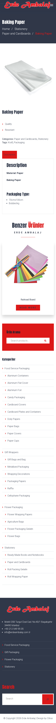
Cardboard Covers (16, 404)
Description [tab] (9, 154)
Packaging (19, 142)
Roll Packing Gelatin (17, 569)
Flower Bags (13, 536)
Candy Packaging (16, 397)
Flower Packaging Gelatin (20, 529)
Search (45, 341)
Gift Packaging (12, 652)
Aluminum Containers (18, 375)
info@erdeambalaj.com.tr (17, 632)
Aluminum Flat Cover (17, 383)
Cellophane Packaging (18, 495)
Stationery (21, 29)
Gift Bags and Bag (16, 459)
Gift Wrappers (11, 452)
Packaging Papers (16, 481)
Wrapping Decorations (18, 474)
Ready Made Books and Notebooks (25, 555)
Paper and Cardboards (16, 33)
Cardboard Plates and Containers (24, 411)
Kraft (10, 142)
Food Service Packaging (17, 368)
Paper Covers (14, 433)
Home (6, 29)
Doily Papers (13, 419)
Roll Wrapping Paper (17, 576)
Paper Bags (13, 426)
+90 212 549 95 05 (14, 628)
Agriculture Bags (15, 521)
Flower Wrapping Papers (19, 514)
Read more (28, 307)
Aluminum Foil (14, 390)
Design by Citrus (45, 718)
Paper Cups (13, 440)
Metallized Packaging (18, 466)
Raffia (10, 488)
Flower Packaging (14, 507)
